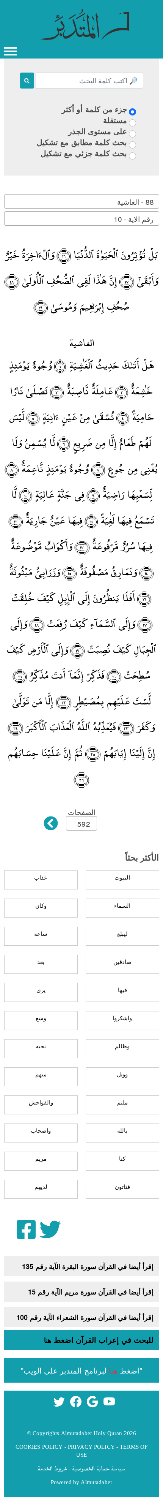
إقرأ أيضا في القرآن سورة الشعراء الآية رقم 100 (85, 1317)
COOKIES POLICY (39, 1446)
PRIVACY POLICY (91, 1446)
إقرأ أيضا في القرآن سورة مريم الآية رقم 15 (91, 1292)
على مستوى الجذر (97, 131)
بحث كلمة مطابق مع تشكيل (82, 142)
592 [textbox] (83, 823)
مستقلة (115, 120)
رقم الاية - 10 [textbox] (134, 219)
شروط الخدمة (52, 1468)
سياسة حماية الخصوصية (98, 1468)
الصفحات (82, 811)
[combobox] (81, 201)
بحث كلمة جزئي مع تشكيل (84, 153)
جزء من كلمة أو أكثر (94, 108)
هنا (48, 1340)
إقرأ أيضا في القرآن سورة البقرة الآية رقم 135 (88, 1266)
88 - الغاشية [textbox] (135, 201)
